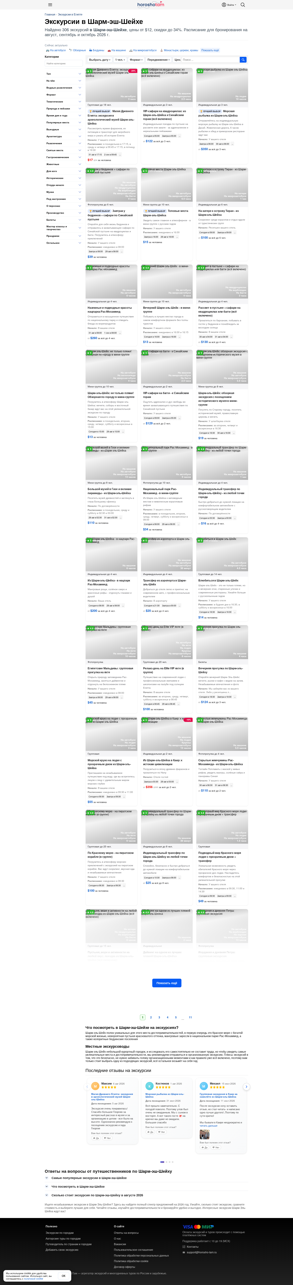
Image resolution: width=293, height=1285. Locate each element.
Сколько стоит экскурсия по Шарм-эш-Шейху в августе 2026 (97, 1192)
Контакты (193, 1243)
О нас (117, 1235)
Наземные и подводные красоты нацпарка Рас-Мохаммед (110, 309)
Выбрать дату (98, 60)
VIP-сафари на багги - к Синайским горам (166, 395)
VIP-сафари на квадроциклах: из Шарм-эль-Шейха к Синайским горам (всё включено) (164, 115)
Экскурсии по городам (60, 1229)
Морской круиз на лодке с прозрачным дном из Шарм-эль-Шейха (109, 764)
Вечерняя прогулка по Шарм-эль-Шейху (220, 670)
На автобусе (58, 50)
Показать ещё (167, 983)
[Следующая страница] (246, 1086)
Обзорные (79, 50)
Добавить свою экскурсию (62, 1246)
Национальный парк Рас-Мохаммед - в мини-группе (160, 491)
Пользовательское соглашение (133, 1246)
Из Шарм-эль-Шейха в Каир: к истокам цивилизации (162, 762)
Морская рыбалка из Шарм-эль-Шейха (217, 113)
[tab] (161, 1158)
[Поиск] (242, 5)
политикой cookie (33, 1278)
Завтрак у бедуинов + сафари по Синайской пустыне (110, 215)
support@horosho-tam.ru (202, 1248)
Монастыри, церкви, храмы (181, 50)
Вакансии (120, 1240)
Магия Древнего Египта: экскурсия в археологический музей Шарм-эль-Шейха (111, 117)
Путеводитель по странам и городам (69, 1240)
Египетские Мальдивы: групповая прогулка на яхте (110, 670)
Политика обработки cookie (131, 1257)
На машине (119, 50)
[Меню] (50, 5)
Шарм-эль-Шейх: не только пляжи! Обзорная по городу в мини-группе (111, 395)
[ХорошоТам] (150, 5)
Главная (50, 14)
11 (190, 1017)
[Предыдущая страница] (87, 1086)
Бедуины (98, 50)
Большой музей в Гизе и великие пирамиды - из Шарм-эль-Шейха (110, 491)
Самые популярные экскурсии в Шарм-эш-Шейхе (89, 1174)
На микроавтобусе (145, 50)
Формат (135, 60)
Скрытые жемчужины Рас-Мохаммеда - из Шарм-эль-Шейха (220, 762)
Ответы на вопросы (126, 1229)
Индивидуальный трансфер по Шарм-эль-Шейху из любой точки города (165, 856)
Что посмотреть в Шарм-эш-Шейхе (78, 1183)
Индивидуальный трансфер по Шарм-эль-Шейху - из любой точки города (221, 493)
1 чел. (119, 60)
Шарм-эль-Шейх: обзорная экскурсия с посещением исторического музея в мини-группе (217, 399)
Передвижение (158, 60)
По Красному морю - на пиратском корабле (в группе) (111, 855)
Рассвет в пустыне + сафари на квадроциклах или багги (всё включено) (219, 311)
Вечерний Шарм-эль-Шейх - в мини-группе (167, 309)
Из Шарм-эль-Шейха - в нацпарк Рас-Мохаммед (109, 582)
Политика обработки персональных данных (141, 1252)
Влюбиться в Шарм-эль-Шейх (218, 580)
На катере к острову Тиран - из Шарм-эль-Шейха (218, 213)
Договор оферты (124, 1263)
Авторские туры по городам (63, 1235)
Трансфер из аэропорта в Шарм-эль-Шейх (164, 582)
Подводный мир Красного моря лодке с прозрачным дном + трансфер (219, 856)
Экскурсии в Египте (70, 14)
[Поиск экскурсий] (243, 60)
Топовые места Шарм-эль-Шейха (165, 213)
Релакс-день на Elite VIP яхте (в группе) (163, 670)
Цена (178, 60)
